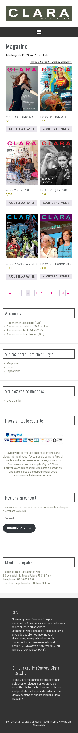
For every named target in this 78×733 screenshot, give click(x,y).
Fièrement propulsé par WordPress (27, 721)
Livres (10, 367)
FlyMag (63, 721)
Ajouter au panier (22, 129)
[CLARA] (39, 13)
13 (62, 292)
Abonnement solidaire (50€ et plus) (28, 326)
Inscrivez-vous (19, 528)
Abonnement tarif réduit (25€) (25, 330)
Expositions (13, 371)
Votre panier (14, 400)
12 (56, 292)
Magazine (13, 363)
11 (50, 292)
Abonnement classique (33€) (24, 322)
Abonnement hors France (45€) (25, 334)
